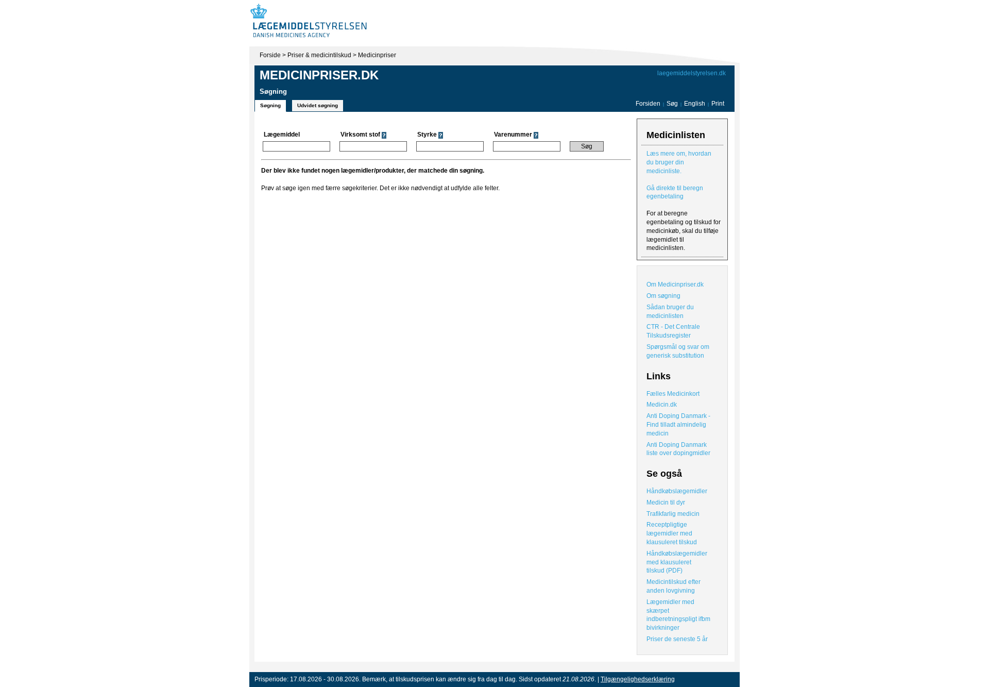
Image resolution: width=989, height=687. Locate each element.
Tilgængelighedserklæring (638, 679)
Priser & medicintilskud (319, 55)
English (695, 103)
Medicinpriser (377, 55)
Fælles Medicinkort (673, 393)
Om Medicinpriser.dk (675, 284)
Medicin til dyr (665, 502)
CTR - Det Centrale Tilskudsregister (673, 331)
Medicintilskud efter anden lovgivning (673, 586)
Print (717, 103)
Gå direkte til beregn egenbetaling (674, 192)
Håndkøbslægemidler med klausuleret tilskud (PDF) (676, 562)
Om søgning (663, 295)
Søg (672, 103)
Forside (270, 55)
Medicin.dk (661, 404)
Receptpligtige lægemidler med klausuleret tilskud (671, 533)
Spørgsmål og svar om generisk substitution (677, 351)
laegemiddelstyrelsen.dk (691, 73)
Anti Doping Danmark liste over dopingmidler (678, 449)
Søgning (270, 105)
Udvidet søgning (317, 105)
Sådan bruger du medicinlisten (670, 312)
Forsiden (648, 103)
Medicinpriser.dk (319, 75)
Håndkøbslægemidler (676, 491)
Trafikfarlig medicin (673, 513)
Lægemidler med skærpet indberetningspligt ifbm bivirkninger (678, 614)
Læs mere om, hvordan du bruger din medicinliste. (678, 162)
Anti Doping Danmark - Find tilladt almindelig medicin (678, 424)
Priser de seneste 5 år (677, 639)
